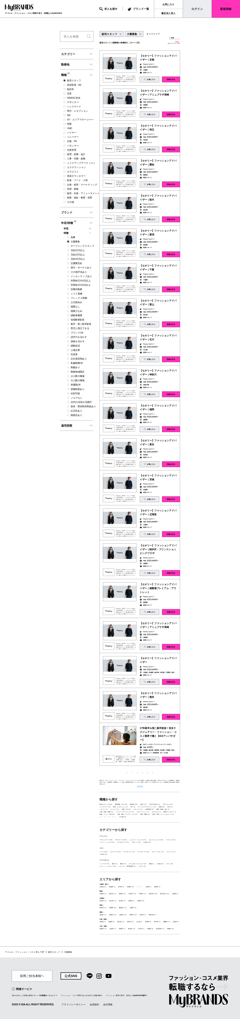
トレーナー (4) (114, 809)
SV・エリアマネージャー (80, 119)
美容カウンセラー (76, 176)
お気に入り (168, 4)
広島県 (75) (130, 921)
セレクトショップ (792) (156, 840)
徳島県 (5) (148, 921)
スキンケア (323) (115, 851)
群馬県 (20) (122, 893)
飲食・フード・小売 (77, 180)
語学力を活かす (79, 337)
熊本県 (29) (131, 928)
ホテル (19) (142, 866)
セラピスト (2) (156, 812)
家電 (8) (151, 863)
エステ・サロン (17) (158, 851)
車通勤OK (76, 384)
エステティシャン (76, 167)
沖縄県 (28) (170, 928)
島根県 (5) (111, 921)
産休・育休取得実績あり (83, 406)
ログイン (197, 9)
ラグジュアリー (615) (106, 840)
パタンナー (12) (138, 809)
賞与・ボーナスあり (81, 267)
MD (69, 115)
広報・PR (72, 141)
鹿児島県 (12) (160, 928)
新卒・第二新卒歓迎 (81, 324)
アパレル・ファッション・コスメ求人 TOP (24, 952)
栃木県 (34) (112, 893)
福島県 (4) (157, 886)
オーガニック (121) (129, 851)
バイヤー (71, 132)
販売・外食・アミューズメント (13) (163, 814)
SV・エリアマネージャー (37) (147, 807)
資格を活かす (78, 341)
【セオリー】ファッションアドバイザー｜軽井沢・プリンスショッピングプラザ (158, 549)
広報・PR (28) (126, 809)
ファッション (103, 836)
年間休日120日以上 (80, 284)
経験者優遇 (76, 315)
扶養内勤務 (76, 289)
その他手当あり (79, 272)
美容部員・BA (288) (121, 804)
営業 (69, 124)
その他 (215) (147, 842)
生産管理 (71, 150)
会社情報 (107, 1004)
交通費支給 (76, 263)
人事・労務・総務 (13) (106, 812)
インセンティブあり (81, 276)
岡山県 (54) (120, 921)
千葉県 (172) (142, 893)
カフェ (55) (169, 863)
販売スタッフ (74, 80)
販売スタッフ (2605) (106, 804)
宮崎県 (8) (150, 928)
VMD (69, 128)
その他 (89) (122, 817)
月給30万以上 (78, 258)
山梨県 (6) (175, 893)
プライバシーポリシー (73, 1004)
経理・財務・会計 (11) (163, 809)
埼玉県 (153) (132, 893)
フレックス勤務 (79, 298)
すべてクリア (153, 34)
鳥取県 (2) (103, 921)
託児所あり (76, 410)
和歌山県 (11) (152, 914)
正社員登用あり (79, 358)
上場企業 (75, 350)
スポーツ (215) (136, 842)
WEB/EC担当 (73, 97)
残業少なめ (76, 311)
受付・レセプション (77, 110)
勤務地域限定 (77, 371)
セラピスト (73, 171)
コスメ (102, 848)
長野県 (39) (140, 900)
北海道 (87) (103, 886)
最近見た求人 (168, 13)
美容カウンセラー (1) (169, 812)
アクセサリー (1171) (123, 842)
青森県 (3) (112, 886)
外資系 (74, 354)
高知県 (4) (176, 921)
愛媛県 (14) (166, 921)
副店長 (70, 89)
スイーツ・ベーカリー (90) (108, 866)
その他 (70, 202)
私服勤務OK (77, 363)
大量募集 (75, 241)
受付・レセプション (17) (120, 807)
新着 (172, 38)
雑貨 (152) (123, 863)
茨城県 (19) (103, 893)
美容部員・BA (74, 84)
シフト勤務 (76, 293)
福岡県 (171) (103, 928)
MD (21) (132, 807)
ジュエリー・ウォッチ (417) (137, 840)
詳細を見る (171, 79)
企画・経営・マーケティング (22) (127, 814)
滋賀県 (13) (103, 914)
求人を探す (111, 8)
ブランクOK (77, 332)
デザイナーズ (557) (121, 840)
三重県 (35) (132, 907)
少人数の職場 (77, 376)
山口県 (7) (139, 921)
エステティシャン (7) (142, 812)
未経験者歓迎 (77, 319)
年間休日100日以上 (81, 280)
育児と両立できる (80, 328)
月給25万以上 (78, 254)
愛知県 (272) (123, 907)
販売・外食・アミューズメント (83, 193)
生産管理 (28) (149, 809)
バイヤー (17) (104, 809)
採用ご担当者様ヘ (32, 976)
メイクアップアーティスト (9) (125, 812)
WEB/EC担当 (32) (154, 804)
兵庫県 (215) (133, 914)
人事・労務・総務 (76, 158)
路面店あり (76, 415)
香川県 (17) (157, 921)
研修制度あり (78, 389)
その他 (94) (160, 863)
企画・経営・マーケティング (82, 184)
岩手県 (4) (121, 886)
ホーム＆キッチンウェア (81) (137, 863)
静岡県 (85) (112, 907)
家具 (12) (114, 863)
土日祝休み (76, 302)
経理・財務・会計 (76, 154)
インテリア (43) (104, 863)
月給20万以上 (78, 250)
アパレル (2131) (171, 840)
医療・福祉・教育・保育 (79, 197)
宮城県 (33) (130, 886)
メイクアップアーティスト (81, 163)
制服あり (75, 367)
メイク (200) (103, 851)
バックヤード (74, 106)
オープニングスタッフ (82, 245)
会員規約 (94, 1004)
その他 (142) (103, 854)
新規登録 (225, 9)
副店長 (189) (133, 804)
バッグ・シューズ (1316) (107, 842)
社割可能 (75, 393)
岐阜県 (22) (103, 907)
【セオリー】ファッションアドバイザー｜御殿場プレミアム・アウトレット (158, 588)
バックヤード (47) (105, 807)
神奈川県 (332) (164, 893)
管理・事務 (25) (145, 814)
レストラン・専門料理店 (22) (127, 866)
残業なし (75, 306)
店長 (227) (143, 804)
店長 (69, 93)
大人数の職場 (77, 380)
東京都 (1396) (153, 893)
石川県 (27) (122, 900)
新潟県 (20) (103, 900)
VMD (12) (170, 807)
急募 (73, 237)
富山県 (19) (112, 900)
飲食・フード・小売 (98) (107, 814)
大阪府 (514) (123, 914)
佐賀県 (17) (113, 928)
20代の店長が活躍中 (81, 402)
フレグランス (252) (143, 851)
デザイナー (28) (168, 804)
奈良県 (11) (143, 914)
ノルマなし (77, 397)
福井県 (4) (131, 900)
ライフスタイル (104, 860)
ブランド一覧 (141, 8)
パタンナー (73, 145)
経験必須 (75, 345)
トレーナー (73, 136)
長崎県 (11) (122, 928)
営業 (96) (161, 807)
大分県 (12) (141, 928)
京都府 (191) (112, 914)
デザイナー (73, 102)
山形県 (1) (149, 886)
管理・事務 (72, 189)
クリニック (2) (171, 851)
